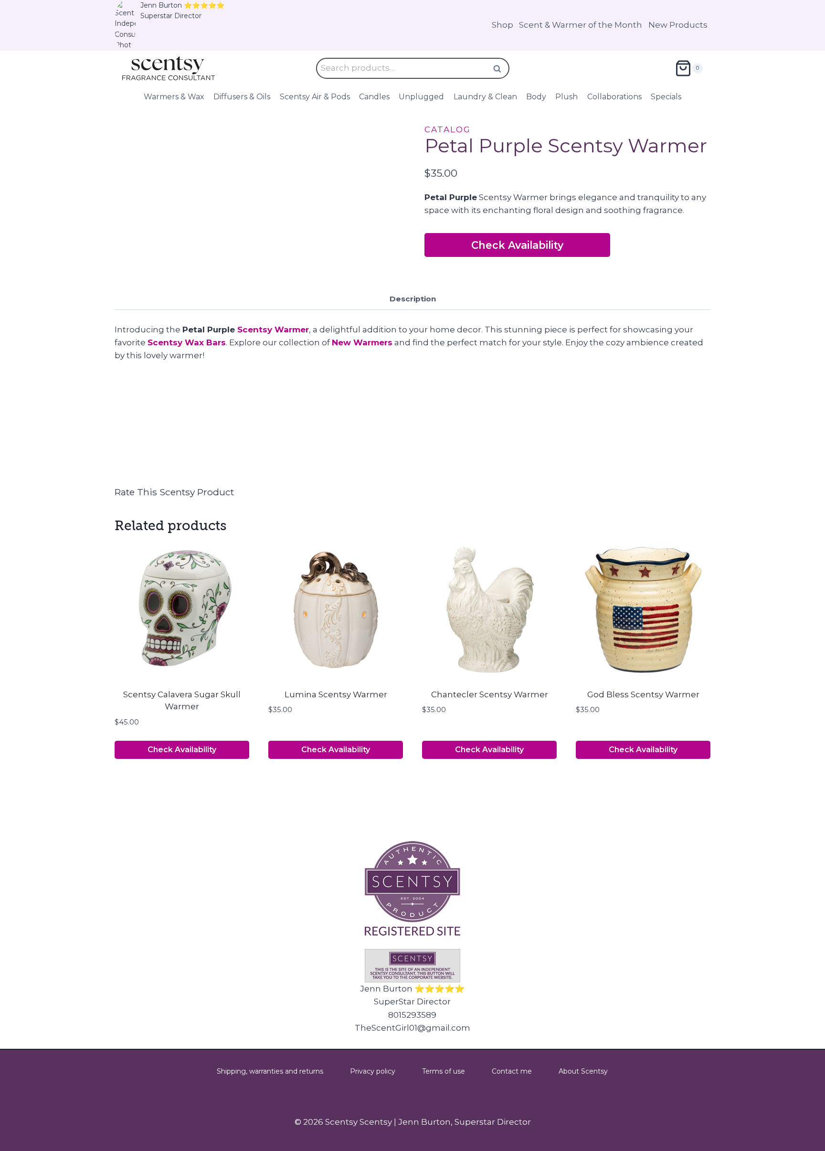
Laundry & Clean (485, 96)
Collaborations (614, 96)
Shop (502, 25)
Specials (666, 96)
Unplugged (421, 96)
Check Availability (517, 245)
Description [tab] (413, 298)
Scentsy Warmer (273, 329)
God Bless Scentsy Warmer (643, 694)
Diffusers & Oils (241, 96)
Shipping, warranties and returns (270, 1071)
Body (536, 96)
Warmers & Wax (174, 96)
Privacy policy (372, 1071)
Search (500, 68)
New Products (678, 25)
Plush (566, 96)
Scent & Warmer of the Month (580, 25)
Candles (374, 96)
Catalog (447, 129)
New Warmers (362, 342)
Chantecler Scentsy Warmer (489, 694)
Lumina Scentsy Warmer (336, 694)
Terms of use (443, 1071)
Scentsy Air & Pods (315, 96)
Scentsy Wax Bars (187, 342)
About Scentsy (583, 1071)
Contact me (512, 1071)
